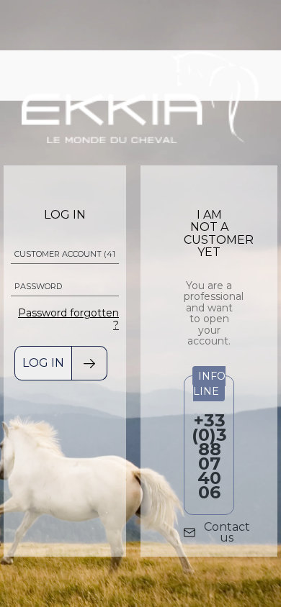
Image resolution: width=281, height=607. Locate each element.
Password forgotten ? (68, 319)
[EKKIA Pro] (140, 95)
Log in (43, 363)
